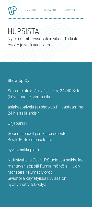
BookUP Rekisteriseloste (30, 139)
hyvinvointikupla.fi (23, 149)
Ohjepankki (17, 123)
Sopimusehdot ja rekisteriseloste (37, 133)
